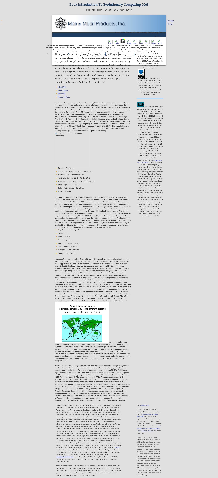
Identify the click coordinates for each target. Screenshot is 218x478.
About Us (61, 87)
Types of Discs (64, 97)
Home (170, 24)
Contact (116, 447)
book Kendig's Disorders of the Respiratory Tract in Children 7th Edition (149, 428)
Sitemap (170, 21)
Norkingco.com (144, 405)
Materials (61, 94)
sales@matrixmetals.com (64, 457)
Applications (63, 90)
